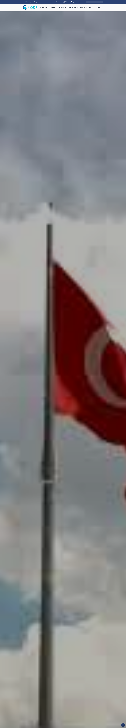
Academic (61, 7)
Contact (98, 7)
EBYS (77, 1)
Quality (91, 7)
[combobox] (94, 2)
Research (82, 7)
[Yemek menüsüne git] (56, 2)
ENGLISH (82, 1)
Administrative (72, 7)
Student (53, 7)
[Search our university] (53, 2)
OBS (60, 1)
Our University (43, 7)
